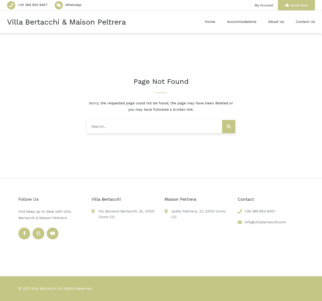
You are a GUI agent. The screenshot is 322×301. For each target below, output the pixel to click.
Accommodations (241, 22)
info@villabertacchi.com (265, 222)
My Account (264, 5)
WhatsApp (73, 5)
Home (210, 22)
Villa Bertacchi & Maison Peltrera (66, 21)
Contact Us (305, 22)
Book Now (299, 5)
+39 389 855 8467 (33, 5)
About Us (276, 22)
